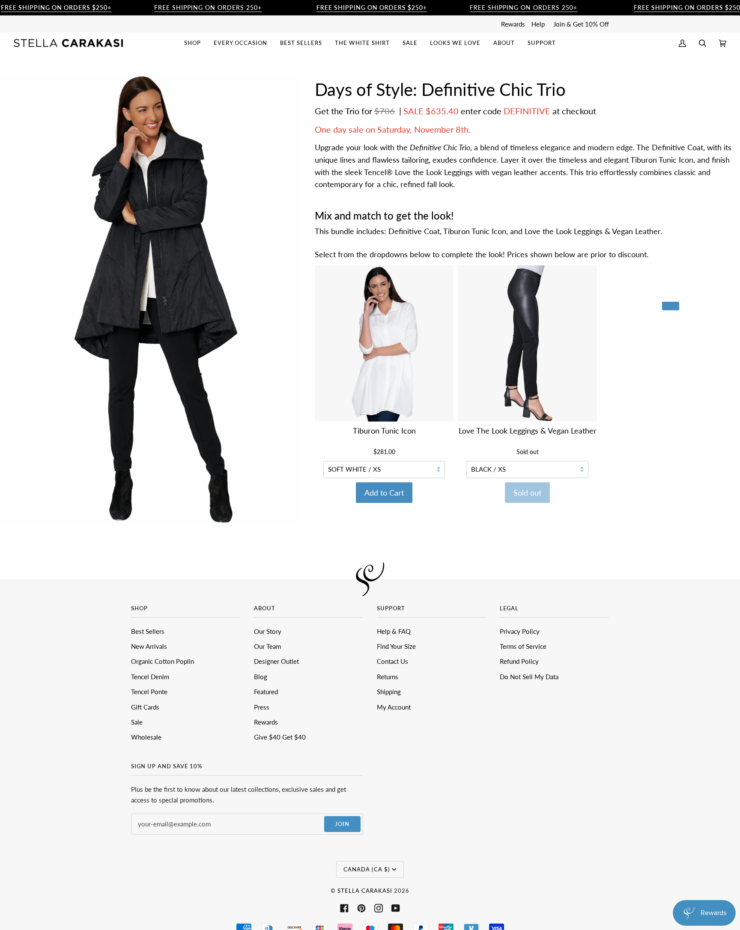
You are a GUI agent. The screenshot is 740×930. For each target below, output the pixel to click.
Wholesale (146, 737)
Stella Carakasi (364, 890)
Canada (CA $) (366, 869)
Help (538, 24)
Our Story (267, 631)
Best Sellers (147, 631)
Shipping (389, 691)
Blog (260, 676)
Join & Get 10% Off (581, 24)
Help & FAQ (394, 631)
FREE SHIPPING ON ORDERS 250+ (208, 7)
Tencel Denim (150, 676)
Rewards (513, 24)
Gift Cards (145, 707)
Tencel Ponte (149, 691)
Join (342, 823)
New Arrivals (149, 646)
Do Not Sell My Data (529, 676)
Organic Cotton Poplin (162, 661)
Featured (266, 691)
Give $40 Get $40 (280, 737)
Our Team (267, 646)
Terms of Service (523, 646)
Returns (387, 676)
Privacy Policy (520, 631)
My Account (394, 707)
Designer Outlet (276, 661)
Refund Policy (519, 661)
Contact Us (392, 661)
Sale (137, 722)
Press (261, 707)
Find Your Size (396, 646)
